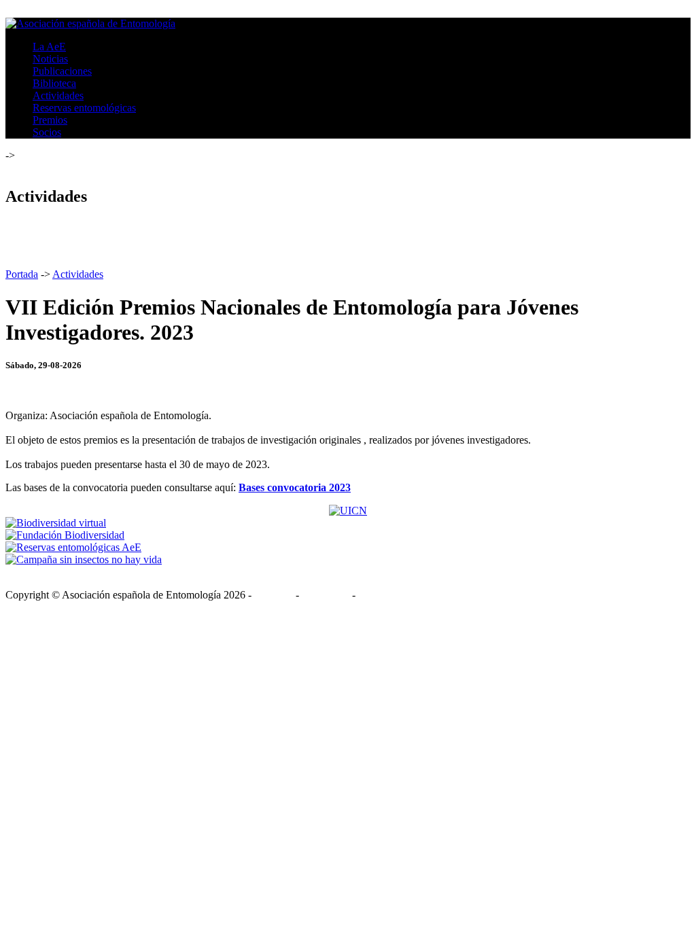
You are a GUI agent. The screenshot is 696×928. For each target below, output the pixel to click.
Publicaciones (62, 71)
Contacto (273, 595)
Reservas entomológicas (84, 107)
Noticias (50, 59)
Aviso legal (325, 595)
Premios (50, 120)
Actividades (58, 95)
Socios (47, 132)
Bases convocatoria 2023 (295, 487)
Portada (21, 274)
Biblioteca (54, 83)
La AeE (49, 46)
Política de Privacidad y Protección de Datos (453, 595)
